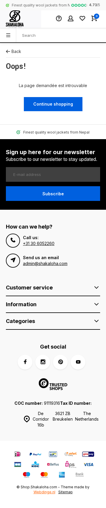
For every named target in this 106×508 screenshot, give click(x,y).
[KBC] (35, 465)
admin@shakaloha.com (45, 263)
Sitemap (65, 492)
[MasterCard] (44, 475)
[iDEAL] (17, 455)
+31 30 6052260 (38, 243)
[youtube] (78, 362)
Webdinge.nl (44, 492)
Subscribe (53, 193)
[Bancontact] (53, 455)
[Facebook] (25, 362)
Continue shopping (53, 103)
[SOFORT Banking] (70, 455)
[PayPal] (35, 455)
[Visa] (88, 465)
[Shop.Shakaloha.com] (20, 19)
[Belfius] (53, 465)
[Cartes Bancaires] (17, 465)
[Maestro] (26, 475)
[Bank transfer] (79, 475)
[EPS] (70, 465)
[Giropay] (88, 455)
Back (16, 51)
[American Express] (61, 475)
